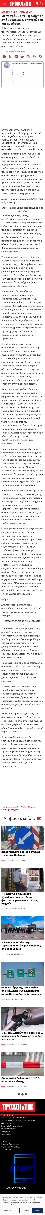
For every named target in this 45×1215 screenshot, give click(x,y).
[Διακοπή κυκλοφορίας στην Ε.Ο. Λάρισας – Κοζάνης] (22, 1064)
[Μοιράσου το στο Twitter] (10, 56)
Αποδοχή (37, 1210)
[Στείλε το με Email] (22, 56)
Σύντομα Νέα (9, 12)
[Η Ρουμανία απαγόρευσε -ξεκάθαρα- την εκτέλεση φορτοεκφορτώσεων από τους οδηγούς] (22, 880)
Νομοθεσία (25, 12)
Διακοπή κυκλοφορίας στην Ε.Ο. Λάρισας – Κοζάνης (20, 1079)
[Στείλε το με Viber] (34, 56)
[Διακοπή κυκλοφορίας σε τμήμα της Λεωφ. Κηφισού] (22, 838)
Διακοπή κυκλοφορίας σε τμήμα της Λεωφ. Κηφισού (20, 853)
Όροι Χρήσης (6, 1134)
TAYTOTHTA (6, 1149)
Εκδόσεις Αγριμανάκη (10, 1144)
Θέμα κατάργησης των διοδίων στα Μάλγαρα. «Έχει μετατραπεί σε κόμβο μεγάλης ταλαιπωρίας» (21, 991)
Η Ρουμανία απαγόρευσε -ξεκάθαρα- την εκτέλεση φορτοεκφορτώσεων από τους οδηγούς (19, 898)
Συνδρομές (5, 1131)
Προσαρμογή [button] (6, 1210)
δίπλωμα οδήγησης (11, 809)
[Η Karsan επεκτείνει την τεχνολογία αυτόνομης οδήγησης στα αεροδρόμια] (22, 928)
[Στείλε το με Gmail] (28, 56)
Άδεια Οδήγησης (29, 807)
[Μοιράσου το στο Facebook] (4, 56)
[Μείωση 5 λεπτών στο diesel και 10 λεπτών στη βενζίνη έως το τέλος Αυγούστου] (22, 1019)
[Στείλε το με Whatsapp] (40, 56)
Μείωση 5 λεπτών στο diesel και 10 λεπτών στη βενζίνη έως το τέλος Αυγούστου (22, 1036)
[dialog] (22, 1205)
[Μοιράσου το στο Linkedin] (16, 56)
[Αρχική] (21, 4)
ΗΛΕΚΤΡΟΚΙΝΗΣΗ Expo (10, 1147)
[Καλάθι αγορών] (37, 3)
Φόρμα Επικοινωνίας (9, 1129)
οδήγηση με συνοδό (11, 807)
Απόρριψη (25, 1210)
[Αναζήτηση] (42, 3)
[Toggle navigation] (4, 3)
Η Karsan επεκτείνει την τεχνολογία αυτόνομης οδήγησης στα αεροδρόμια (21, 945)
